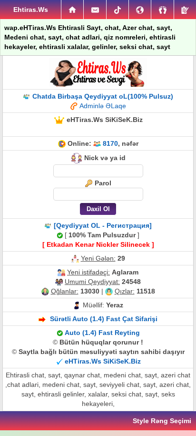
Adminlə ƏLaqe (102, 106)
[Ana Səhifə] (72, 9)
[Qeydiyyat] (185, 9)
